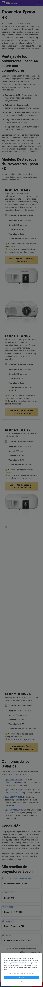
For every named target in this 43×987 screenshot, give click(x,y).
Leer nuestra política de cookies (21, 973)
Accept (21, 977)
